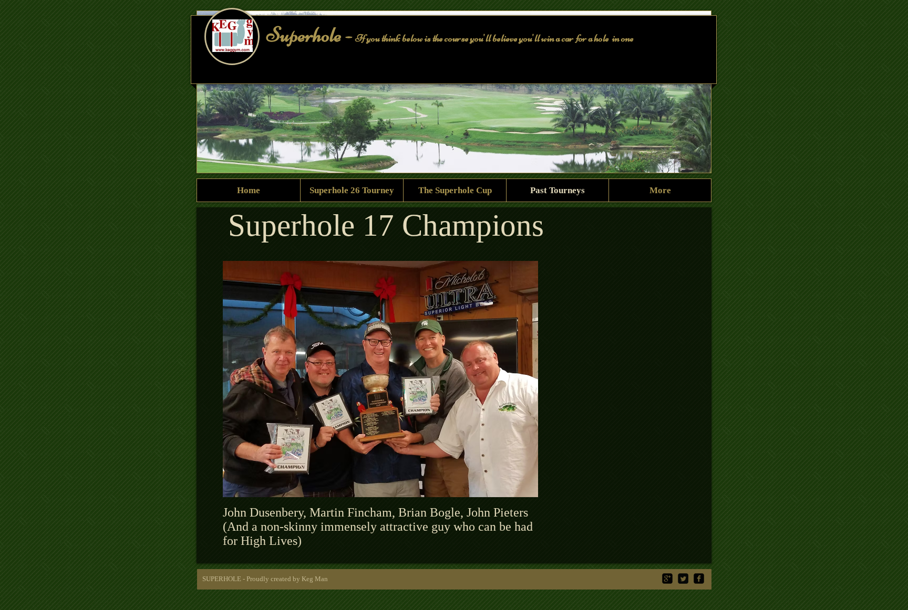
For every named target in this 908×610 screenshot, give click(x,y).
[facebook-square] (699, 578)
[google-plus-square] (667, 578)
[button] (695, 119)
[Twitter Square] (683, 578)
